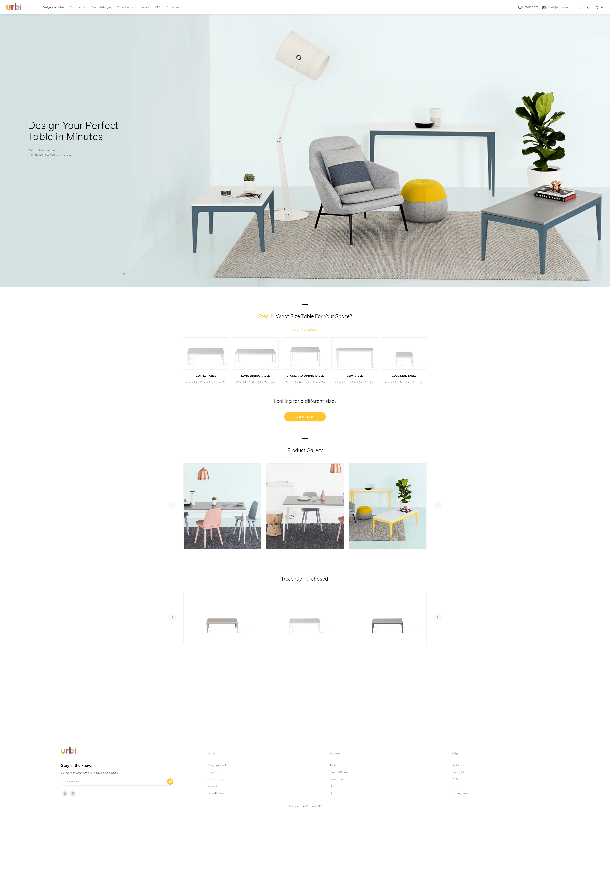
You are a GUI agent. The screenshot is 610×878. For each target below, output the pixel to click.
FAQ (157, 7)
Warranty (212, 786)
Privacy (455, 786)
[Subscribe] (170, 781)
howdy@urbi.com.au (557, 7)
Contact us (173, 7)
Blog (332, 786)
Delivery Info (458, 772)
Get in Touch (305, 416)
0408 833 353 (530, 7)
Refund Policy (215, 793)
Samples (212, 772)
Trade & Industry (126, 7)
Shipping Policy (459, 793)
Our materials (77, 7)
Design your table (53, 7)
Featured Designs (339, 772)
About (145, 7)
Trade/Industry (215, 779)
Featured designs (101, 7)
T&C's (454, 779)
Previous (172, 505)
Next (438, 505)
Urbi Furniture (309, 806)
